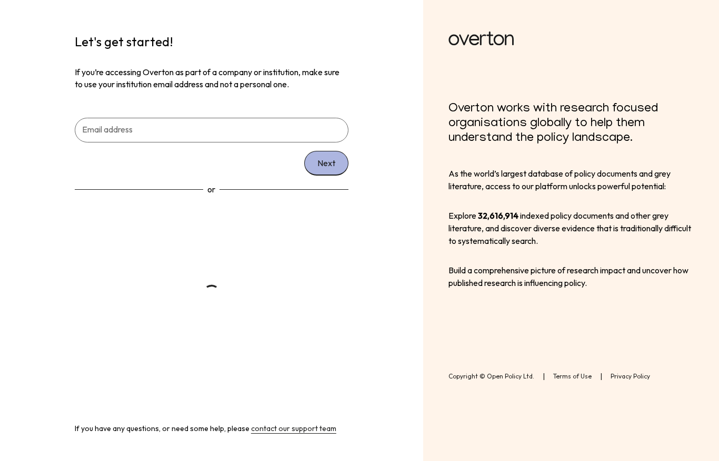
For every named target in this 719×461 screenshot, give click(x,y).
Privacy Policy (630, 376)
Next (326, 163)
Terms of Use (572, 376)
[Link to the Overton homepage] (571, 40)
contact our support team (293, 428)
